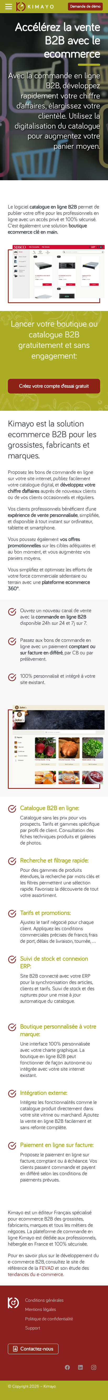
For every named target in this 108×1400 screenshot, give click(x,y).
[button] (8, 6)
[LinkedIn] (80, 1367)
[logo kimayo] (34, 6)
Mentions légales (40, 1309)
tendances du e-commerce (35, 1274)
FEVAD (46, 1268)
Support (32, 1328)
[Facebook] (67, 1367)
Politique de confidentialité (49, 1319)
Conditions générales (44, 1300)
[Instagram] (93, 1367)
